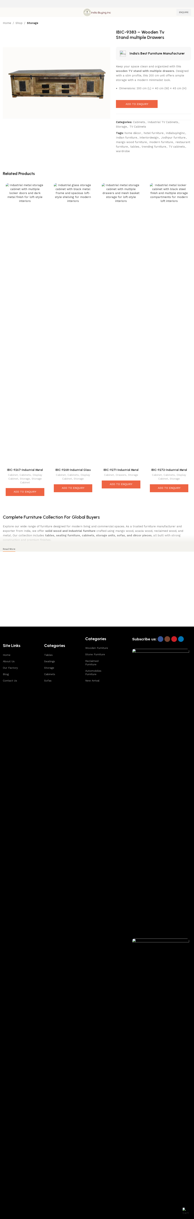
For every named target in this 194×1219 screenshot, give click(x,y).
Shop (19, 23)
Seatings (49, 661)
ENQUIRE (184, 12)
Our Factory (10, 667)
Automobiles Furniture (93, 672)
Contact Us (10, 680)
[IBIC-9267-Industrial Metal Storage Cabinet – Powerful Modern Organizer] (25, 324)
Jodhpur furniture (173, 137)
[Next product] (189, 23)
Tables (48, 654)
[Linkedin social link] (181, 639)
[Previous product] (180, 23)
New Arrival (92, 680)
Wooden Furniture (96, 647)
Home (7, 23)
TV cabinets (177, 146)
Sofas (48, 680)
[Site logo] (97, 12)
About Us (9, 661)
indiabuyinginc (175, 133)
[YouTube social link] (174, 639)
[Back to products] (184, 23)
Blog (6, 674)
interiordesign (149, 137)
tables (134, 146)
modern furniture (161, 142)
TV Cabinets (137, 126)
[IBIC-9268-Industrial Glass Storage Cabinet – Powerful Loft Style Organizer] (73, 324)
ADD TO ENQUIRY (137, 103)
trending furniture (154, 146)
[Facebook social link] (160, 639)
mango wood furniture (131, 142)
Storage (32, 23)
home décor (132, 133)
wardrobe (123, 151)
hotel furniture (153, 133)
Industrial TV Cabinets (163, 122)
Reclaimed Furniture (92, 662)
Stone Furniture (95, 654)
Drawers (121, 474)
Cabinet (13, 474)
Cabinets (139, 122)
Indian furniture (126, 137)
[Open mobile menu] (4, 12)
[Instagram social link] (167, 639)
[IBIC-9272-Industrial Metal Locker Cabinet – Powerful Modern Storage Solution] (169, 324)
